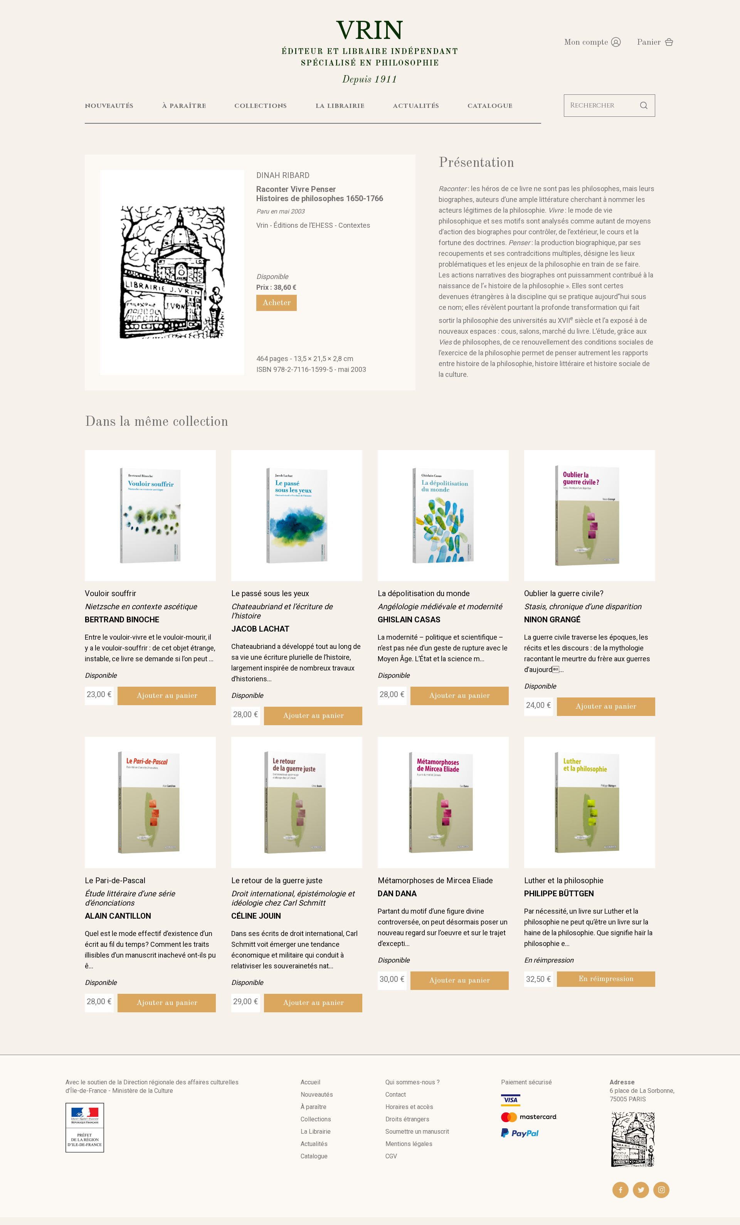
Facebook (620, 1190)
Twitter (641, 1190)
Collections (316, 1119)
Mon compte (586, 42)
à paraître (184, 106)
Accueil (310, 1082)
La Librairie (316, 1131)
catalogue (490, 106)
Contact (395, 1094)
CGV (391, 1156)
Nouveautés (317, 1094)
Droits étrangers (407, 1119)
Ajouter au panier (166, 696)
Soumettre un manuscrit (417, 1131)
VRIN (369, 51)
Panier (649, 42)
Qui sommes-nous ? (412, 1082)
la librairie (340, 106)
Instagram (661, 1190)
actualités (416, 106)
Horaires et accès (409, 1107)
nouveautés (109, 106)
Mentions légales (408, 1144)
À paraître (313, 1107)
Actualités (314, 1144)
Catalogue (314, 1156)
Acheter (276, 303)
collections (260, 106)
